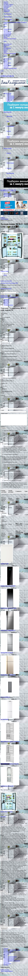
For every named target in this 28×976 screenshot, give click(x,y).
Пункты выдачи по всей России (12, 950)
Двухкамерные (7, 31)
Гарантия (6, 3)
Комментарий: (5, 413)
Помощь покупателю (9, 958)
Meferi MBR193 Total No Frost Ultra (9, 763)
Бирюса (5, 50)
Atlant (5, 52)
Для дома (6, 64)
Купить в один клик (6, 295)
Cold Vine (6, 66)
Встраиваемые (7, 34)
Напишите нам (7, 6)
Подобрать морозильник (10, 53)
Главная (6, 1)
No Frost (6, 30)
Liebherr (6, 61)
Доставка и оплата (8, 4)
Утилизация (7, 10)
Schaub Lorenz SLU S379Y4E (8, 585)
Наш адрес (6, 7)
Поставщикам (7, 963)
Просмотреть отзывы (6, 288)
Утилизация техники (9, 959)
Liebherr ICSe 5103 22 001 (7, 786)
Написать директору (5, 974)
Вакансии (6, 964)
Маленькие (6, 45)
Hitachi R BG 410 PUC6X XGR (8, 608)
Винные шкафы (8, 19)
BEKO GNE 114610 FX (6, 811)
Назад (5, 26)
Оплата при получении (6, 280)
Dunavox (6, 60)
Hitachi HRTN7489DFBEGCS (8, 674)
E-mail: (2, 410)
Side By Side (7, 35)
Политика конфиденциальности (12, 960)
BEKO (5, 275)
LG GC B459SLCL (5, 697)
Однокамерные (7, 33)
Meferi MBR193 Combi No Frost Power (10, 741)
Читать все (3, 816)
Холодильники (7, 13)
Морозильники (8, 16)
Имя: (2, 407)
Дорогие (3, 271)
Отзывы (6, 8)
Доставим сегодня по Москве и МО (9, 283)
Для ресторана (7, 62)
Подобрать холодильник (10, 38)
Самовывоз (6, 11)
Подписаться (4, 928)
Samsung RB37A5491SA (7, 652)
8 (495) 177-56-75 (7, 76)
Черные (5, 37)
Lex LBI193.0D (4, 719)
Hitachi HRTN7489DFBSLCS (8, 630)
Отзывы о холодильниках (10, 956)
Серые (7, 271)
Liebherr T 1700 (4, 563)
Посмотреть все (8, 29)
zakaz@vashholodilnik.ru (7, 971)
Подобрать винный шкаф (10, 68)
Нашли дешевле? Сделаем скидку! (9, 297)
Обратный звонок (5, 88)
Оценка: (3, 426)
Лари (5, 46)
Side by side (9, 100)
